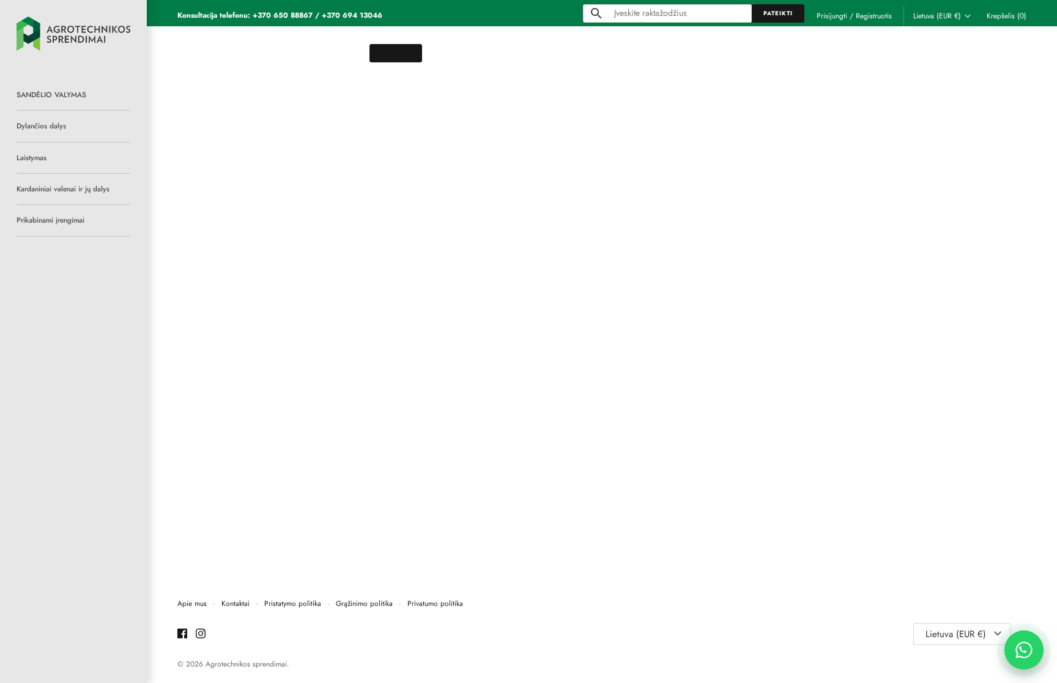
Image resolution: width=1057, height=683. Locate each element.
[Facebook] (182, 634)
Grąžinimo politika (364, 603)
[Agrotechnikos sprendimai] (73, 34)
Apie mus (192, 603)
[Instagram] (201, 634)
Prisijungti (832, 15)
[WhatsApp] (1024, 650)
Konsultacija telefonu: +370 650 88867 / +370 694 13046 (279, 15)
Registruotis (874, 15)
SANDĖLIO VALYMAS (51, 94)
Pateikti (778, 13)
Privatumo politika (435, 603)
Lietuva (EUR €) (937, 16)
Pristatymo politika (292, 603)
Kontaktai (235, 603)
